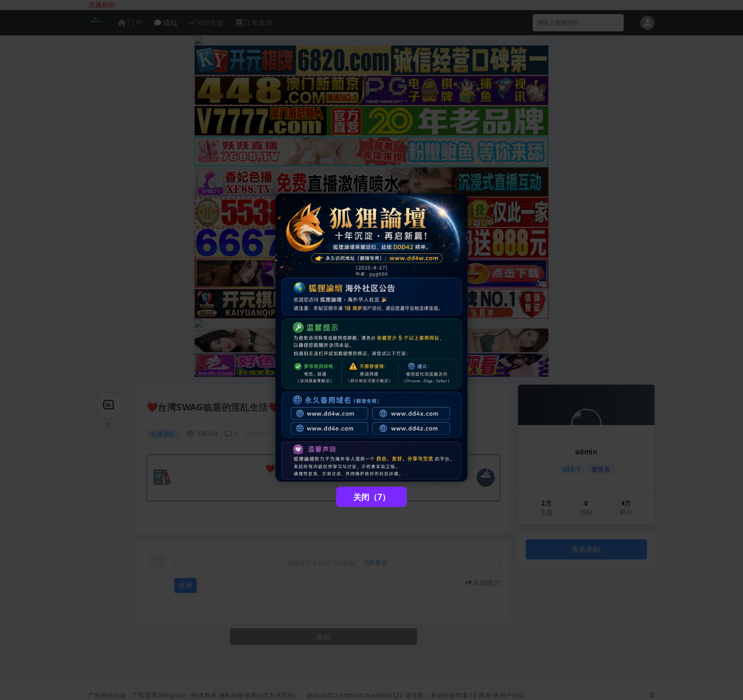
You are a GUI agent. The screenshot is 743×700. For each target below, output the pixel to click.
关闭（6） (371, 496)
